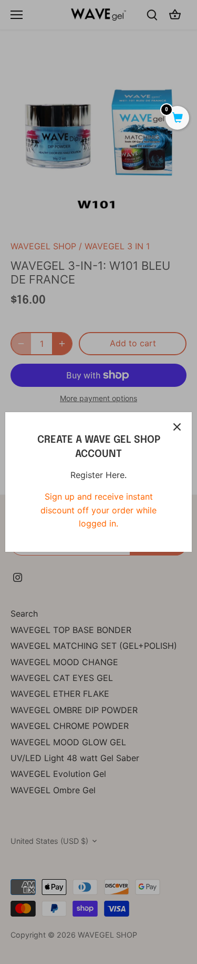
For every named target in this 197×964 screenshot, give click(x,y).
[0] (177, 118)
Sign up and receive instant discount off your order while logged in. (98, 510)
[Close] (177, 427)
